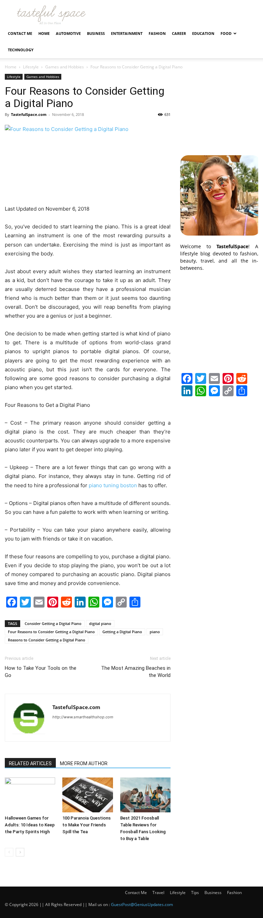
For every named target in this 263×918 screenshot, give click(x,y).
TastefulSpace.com (29, 114)
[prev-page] (9, 852)
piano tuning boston (113, 485)
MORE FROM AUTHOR (84, 763)
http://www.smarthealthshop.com (82, 717)
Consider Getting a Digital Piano (53, 623)
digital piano (100, 623)
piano (155, 631)
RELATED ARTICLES (30, 763)
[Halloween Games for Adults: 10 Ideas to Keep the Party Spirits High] (30, 794)
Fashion (157, 33)
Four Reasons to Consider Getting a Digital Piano (51, 631)
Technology (21, 49)
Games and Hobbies (64, 67)
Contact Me (20, 33)
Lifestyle (31, 67)
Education (203, 33)
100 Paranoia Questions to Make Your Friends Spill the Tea (86, 824)
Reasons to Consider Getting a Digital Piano (46, 639)
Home (44, 33)
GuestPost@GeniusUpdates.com (142, 904)
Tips (195, 892)
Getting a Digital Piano (122, 631)
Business (96, 33)
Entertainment (126, 33)
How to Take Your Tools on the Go (40, 671)
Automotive (68, 33)
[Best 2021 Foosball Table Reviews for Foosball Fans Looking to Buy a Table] (145, 794)
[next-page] (20, 852)
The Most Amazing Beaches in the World (136, 671)
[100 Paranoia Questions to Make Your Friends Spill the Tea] (87, 794)
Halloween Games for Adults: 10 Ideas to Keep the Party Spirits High (30, 824)
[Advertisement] (219, 108)
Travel (158, 892)
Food (226, 33)
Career (179, 33)
